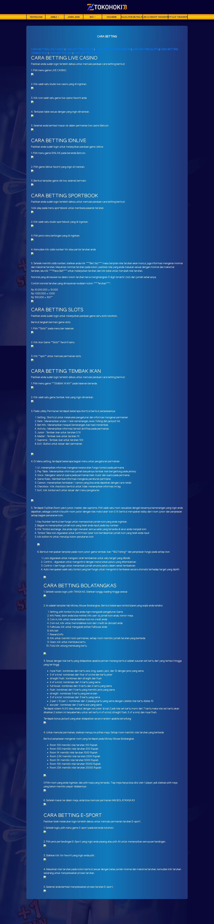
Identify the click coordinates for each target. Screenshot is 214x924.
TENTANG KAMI (36, 17)
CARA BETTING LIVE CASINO (47, 49)
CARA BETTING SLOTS (145, 49)
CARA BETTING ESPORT (88, 53)
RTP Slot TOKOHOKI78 (177, 17)
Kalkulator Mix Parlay (132, 17)
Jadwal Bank (74, 17)
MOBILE (54, 17)
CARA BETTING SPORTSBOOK (113, 49)
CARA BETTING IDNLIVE (79, 49)
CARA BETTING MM (60, 53)
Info (92, 17)
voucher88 (111, 17)
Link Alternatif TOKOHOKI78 (155, 17)
